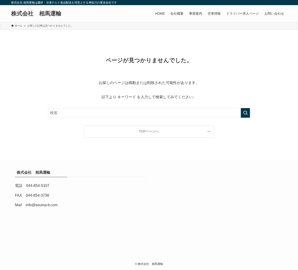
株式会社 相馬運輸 (39, 13)
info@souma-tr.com (42, 205)
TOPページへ (149, 131)
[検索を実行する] (245, 113)
